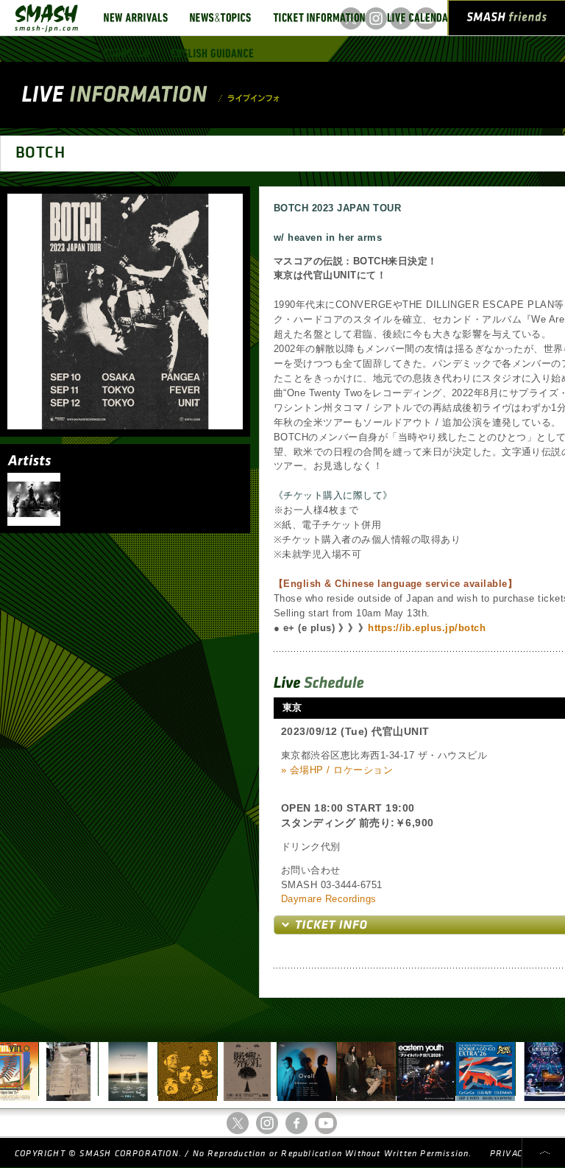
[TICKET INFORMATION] (319, 17)
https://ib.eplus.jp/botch (427, 627)
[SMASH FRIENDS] (507, 21)
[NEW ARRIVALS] (136, 17)
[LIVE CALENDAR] (420, 17)
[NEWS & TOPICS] (220, 17)
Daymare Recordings (329, 898)
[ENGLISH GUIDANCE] (212, 53)
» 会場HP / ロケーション (337, 769)
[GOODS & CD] (126, 53)
